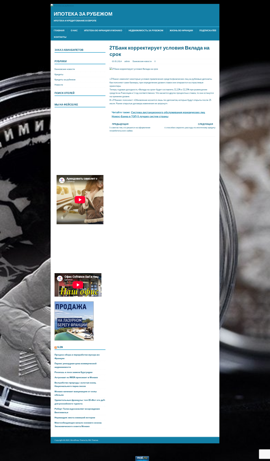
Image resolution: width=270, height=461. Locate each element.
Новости (59, 84)
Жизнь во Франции (181, 30)
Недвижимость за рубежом (146, 30)
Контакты (60, 37)
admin (127, 61)
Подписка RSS (207, 30)
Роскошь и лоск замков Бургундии (73, 372)
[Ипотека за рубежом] (62, 5)
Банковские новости (142, 61)
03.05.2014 (117, 61)
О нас (74, 30)
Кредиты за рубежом (65, 79)
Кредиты (59, 74)
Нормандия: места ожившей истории (75, 417)
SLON (60, 347)
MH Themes (93, 440)
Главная (59, 30)
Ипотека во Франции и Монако (103, 30)
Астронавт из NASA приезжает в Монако (76, 377)
